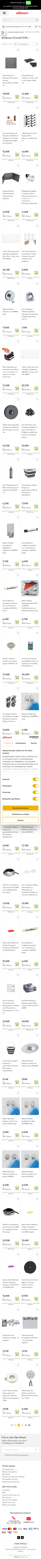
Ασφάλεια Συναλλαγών (20, 1547)
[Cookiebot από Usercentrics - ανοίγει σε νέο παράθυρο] (29, 737)
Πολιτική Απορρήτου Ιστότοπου (15, 1549)
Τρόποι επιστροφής (9, 1505)
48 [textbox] (15, 44)
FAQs (4, 1492)
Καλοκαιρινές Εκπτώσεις (11, 1482)
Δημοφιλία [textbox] (24, 44)
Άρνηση (20, 820)
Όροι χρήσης (6, 1497)
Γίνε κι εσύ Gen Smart (14, 1440)
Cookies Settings (20, 1544)
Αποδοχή (16, 1455)
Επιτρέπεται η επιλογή (20, 814)
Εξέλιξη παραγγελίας (9, 1472)
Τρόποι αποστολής (8, 1502)
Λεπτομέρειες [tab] (20, 743)
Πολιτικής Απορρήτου (20, 1455)
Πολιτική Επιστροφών (9, 1500)
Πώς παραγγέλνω (8, 1469)
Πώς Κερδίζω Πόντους (10, 1479)
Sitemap (20, 1551)
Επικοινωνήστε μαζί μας (10, 1495)
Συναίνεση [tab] (7, 743)
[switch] (36, 786)
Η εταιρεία (6, 1490)
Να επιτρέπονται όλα (20, 808)
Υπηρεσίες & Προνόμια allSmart (13, 1477)
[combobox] (29, 44)
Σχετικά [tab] (33, 743)
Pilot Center (6, 1474)
